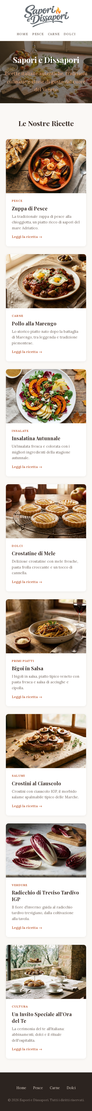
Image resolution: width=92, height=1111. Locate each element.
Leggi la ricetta (25, 236)
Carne (54, 34)
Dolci (69, 34)
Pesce (38, 34)
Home (22, 34)
